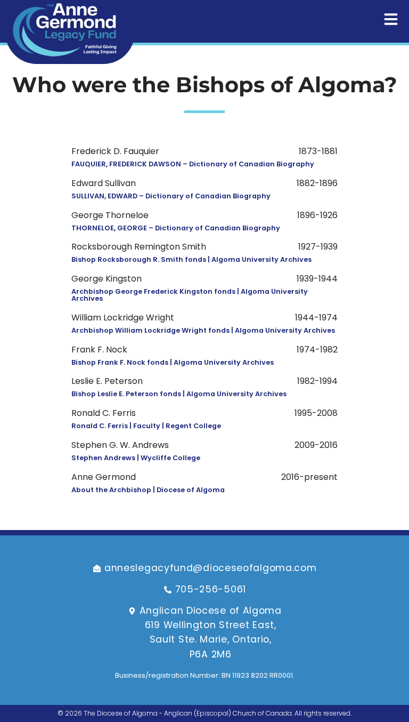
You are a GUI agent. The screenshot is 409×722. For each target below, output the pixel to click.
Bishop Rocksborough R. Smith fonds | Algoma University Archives (191, 259)
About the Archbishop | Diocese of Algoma (148, 489)
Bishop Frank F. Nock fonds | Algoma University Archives (172, 362)
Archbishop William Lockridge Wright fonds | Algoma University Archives (203, 330)
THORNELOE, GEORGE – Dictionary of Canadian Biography (175, 227)
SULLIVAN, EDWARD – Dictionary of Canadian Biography (171, 195)
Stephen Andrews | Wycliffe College (135, 457)
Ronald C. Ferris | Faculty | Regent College (146, 425)
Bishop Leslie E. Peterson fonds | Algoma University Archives (179, 393)
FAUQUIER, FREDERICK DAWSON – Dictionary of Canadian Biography (192, 164)
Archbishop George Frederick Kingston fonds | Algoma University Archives (189, 295)
